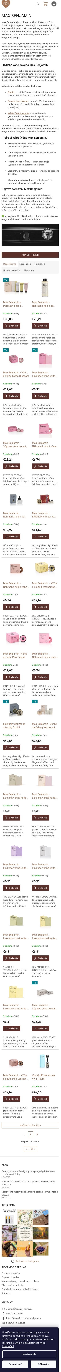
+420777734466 (14, 1313)
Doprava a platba (10, 1277)
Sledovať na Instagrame (27, 1261)
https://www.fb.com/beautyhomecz (23, 1318)
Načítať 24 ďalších (30, 1125)
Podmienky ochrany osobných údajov (20, 1289)
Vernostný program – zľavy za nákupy (20, 1281)
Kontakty (6, 1293)
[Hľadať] (37, 4)
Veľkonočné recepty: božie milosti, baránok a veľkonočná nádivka (30, 1193)
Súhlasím (43, 1364)
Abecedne (29, 270)
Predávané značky (11, 1273)
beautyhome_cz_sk (15, 1322)
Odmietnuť (15, 1364)
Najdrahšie (40, 263)
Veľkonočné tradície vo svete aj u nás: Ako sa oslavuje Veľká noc (28, 1183)
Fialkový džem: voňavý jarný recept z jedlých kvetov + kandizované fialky (28, 1173)
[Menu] (54, 4)
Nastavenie (29, 1354)
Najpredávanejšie (11, 270)
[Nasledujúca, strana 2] (30, 1134)
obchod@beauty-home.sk (19, 1308)
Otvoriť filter (30, 255)
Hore (32, 1149)
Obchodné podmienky (12, 1285)
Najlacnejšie (25, 263)
